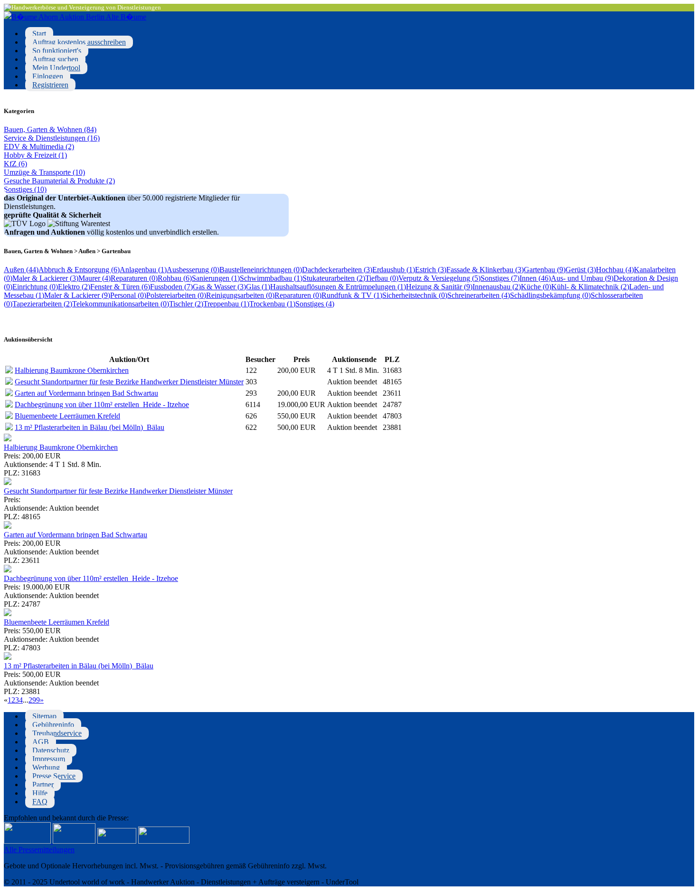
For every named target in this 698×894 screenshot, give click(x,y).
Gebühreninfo (53, 725)
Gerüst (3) (581, 270)
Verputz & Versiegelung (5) (439, 278)
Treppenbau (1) (226, 304)
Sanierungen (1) (216, 278)
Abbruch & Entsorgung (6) (79, 270)
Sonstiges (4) (314, 304)
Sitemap (44, 716)
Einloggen (47, 76)
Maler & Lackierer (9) (77, 295)
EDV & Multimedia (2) (39, 147)
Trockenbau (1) (272, 304)
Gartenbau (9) (545, 270)
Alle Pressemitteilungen (39, 850)
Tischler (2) (186, 304)
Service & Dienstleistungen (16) (52, 138)
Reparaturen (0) (134, 278)
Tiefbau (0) (381, 278)
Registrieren (50, 85)
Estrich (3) (430, 270)
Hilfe (39, 793)
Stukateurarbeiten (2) (333, 278)
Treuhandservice (57, 733)
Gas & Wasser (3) (219, 287)
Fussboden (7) (171, 287)
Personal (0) (128, 295)
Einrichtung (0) (35, 287)
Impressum (48, 759)
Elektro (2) (74, 287)
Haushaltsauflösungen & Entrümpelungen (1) (338, 287)
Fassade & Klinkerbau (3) (485, 270)
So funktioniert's (56, 51)
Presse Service (53, 776)
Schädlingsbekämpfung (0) (550, 295)
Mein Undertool (56, 68)
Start (39, 33)
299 (34, 700)
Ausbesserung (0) (193, 270)
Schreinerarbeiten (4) (478, 295)
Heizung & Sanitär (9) (439, 287)
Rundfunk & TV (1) (351, 295)
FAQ (39, 802)
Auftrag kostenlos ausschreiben (79, 42)
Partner (43, 784)
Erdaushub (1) (393, 270)
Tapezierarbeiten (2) (42, 304)
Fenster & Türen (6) (120, 287)
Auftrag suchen (55, 59)
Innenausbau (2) (496, 287)
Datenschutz (50, 750)
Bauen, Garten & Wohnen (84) (50, 129)
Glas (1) (258, 287)
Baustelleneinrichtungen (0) (260, 270)
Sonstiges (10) (25, 189)
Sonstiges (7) (500, 278)
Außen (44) (21, 270)
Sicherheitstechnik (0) (414, 295)
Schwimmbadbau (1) (271, 278)
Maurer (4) (94, 278)
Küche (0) (536, 287)
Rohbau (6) (175, 278)
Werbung (46, 767)
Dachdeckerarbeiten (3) (337, 270)
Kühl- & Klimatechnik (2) (590, 287)
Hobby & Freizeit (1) (35, 155)
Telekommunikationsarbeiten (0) (120, 304)
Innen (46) (535, 278)
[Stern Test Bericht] (28, 841)
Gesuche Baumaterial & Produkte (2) (59, 181)
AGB (40, 742)
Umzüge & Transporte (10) (44, 172)
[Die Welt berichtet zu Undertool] (163, 841)
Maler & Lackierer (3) (45, 278)
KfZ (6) (15, 164)
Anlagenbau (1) (143, 270)
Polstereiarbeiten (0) (176, 295)
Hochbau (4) (615, 270)
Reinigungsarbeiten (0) (240, 295)
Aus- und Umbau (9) (582, 278)
